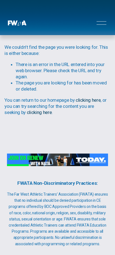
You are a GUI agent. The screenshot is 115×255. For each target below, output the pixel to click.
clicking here (88, 100)
